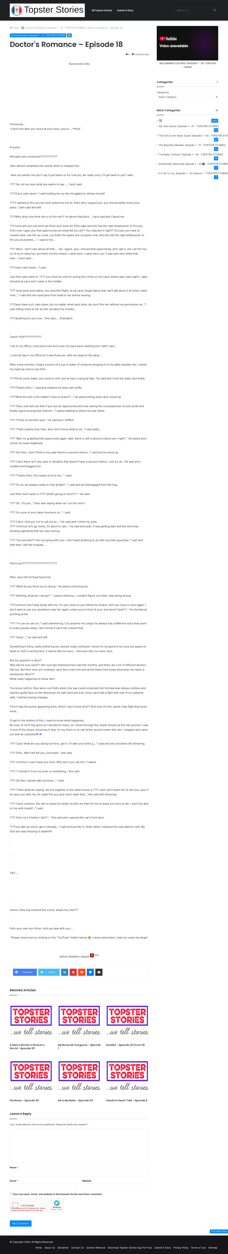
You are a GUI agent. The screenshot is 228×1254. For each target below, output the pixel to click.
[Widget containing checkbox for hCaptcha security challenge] (37, 1205)
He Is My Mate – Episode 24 (75, 1100)
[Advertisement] (79, 91)
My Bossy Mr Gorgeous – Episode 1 (79, 1046)
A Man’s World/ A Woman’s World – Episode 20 (27, 1046)
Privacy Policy (180, 1247)
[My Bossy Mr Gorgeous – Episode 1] (79, 1020)
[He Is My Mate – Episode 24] (79, 1075)
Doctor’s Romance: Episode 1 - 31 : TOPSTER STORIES (56, 27)
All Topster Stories (102, 10)
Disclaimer (63, 1247)
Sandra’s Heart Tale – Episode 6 (126, 1100)
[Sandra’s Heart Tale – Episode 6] (127, 1075)
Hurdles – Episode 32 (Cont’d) (125, 1045)
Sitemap (212, 1247)
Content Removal (95, 1247)
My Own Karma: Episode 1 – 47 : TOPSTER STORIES (189, 126)
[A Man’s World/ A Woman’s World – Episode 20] (31, 1020)
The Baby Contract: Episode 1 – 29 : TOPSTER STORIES (191, 154)
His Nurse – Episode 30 (24, 1100)
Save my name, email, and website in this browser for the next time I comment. (57, 1194)
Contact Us (77, 1247)
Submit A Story (125, 10)
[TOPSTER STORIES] (47, 10)
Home (15, 27)
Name (14, 1167)
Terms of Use (198, 1247)
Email (14, 1180)
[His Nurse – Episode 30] (31, 1075)
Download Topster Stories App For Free (130, 1247)
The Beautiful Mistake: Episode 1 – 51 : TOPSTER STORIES (192, 145)
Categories (163, 92)
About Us (50, 1247)
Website (86, 1180)
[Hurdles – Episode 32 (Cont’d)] (127, 1020)
